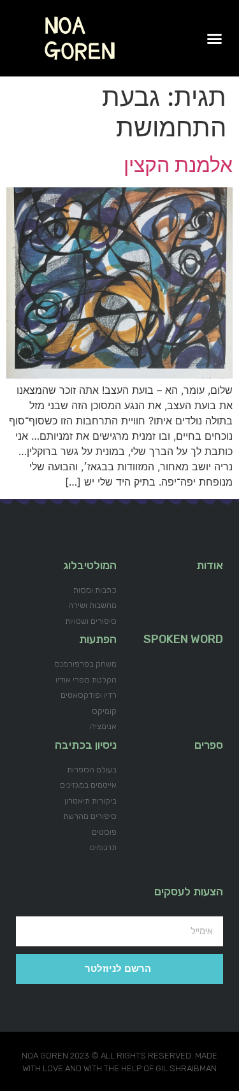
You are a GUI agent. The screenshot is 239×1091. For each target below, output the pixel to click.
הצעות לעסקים (188, 892)
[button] (215, 38)
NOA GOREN (80, 38)
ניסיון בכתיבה (86, 745)
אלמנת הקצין (178, 164)
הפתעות (98, 639)
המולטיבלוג (90, 565)
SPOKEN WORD (183, 639)
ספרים (208, 745)
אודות (209, 565)
